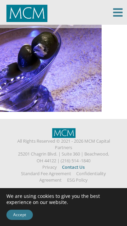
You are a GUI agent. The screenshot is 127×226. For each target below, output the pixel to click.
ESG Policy (77, 180)
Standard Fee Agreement (46, 173)
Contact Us (73, 167)
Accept (19, 215)
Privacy (49, 167)
